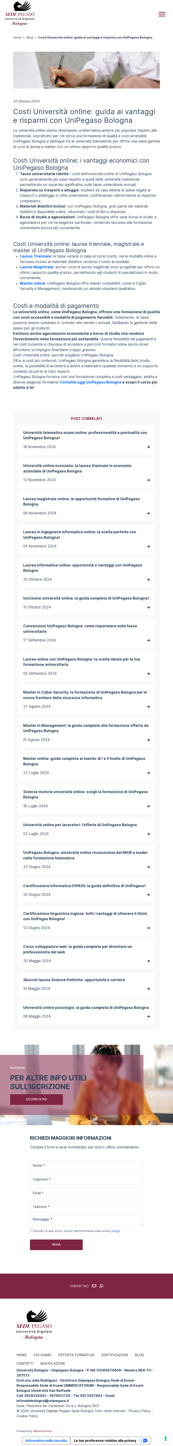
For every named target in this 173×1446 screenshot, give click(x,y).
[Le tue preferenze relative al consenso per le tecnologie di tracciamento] (166, 1439)
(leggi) (116, 1231)
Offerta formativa (76, 1355)
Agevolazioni (52, 1363)
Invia (56, 1244)
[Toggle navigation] (162, 14)
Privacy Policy (139, 1411)
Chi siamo (42, 1355)
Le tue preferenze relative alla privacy (105, 1440)
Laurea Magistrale (36, 267)
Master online (32, 283)
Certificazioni (114, 1355)
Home (21, 1355)
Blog (139, 1355)
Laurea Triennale (35, 256)
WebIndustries (42, 1431)
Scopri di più (36, 1099)
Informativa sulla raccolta (46, 1440)
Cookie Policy (27, 1416)
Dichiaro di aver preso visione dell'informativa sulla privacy (77, 1231)
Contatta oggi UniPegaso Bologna (90, 382)
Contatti (25, 1363)
